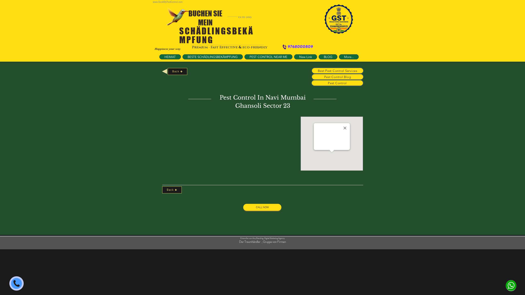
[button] (268, 56)
